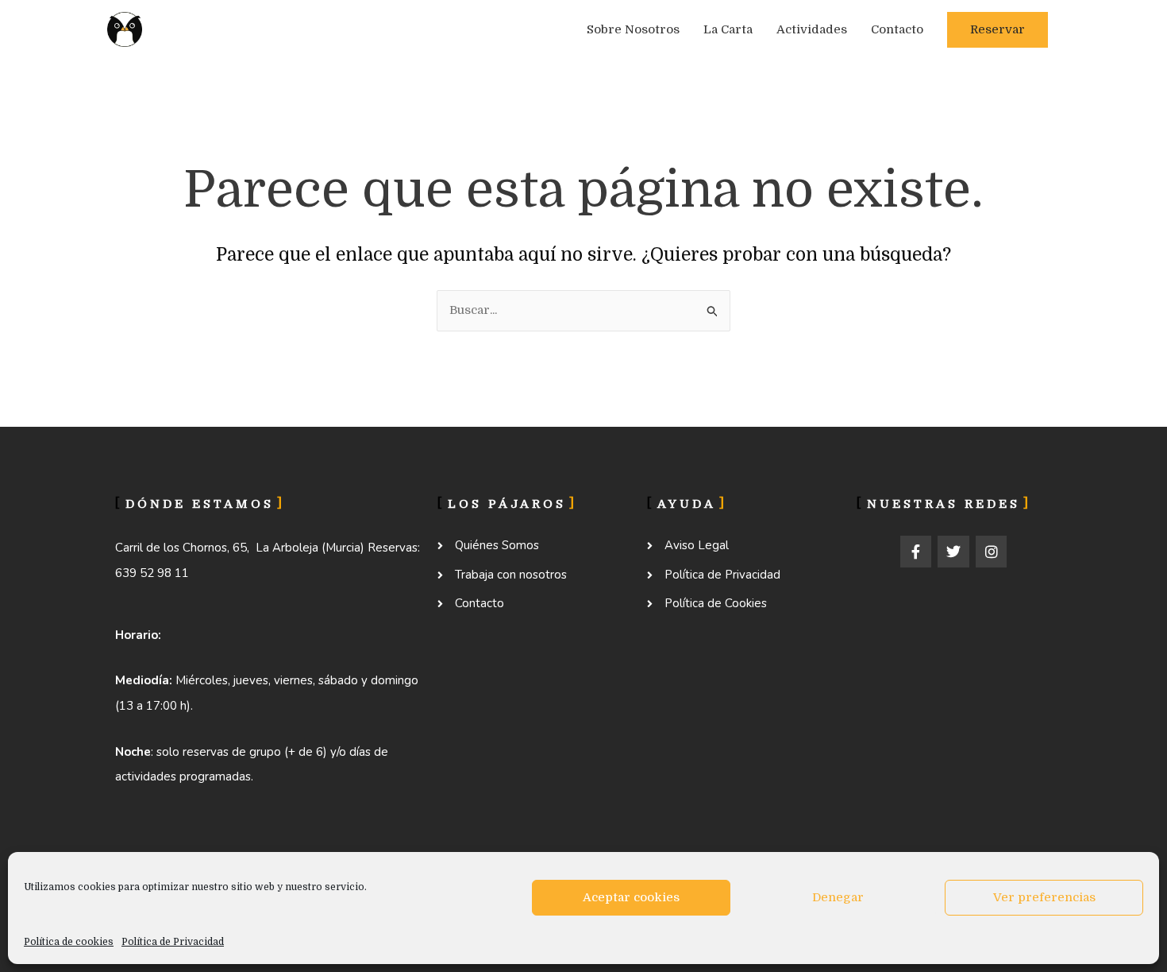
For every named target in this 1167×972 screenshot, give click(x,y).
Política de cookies (69, 941)
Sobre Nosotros (633, 29)
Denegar (838, 897)
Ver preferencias (1044, 897)
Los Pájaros (231, 29)
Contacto (897, 29)
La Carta (728, 29)
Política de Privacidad (172, 941)
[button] (997, 30)
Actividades (811, 29)
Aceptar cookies (631, 897)
